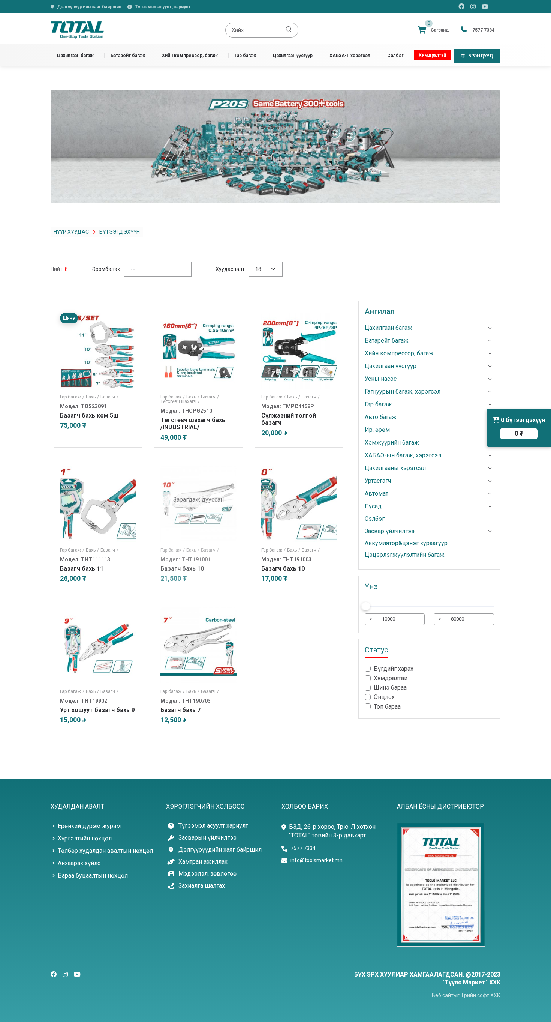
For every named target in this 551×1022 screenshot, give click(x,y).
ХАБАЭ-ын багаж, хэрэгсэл (403, 455)
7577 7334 (303, 848)
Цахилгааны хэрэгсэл (395, 468)
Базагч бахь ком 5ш (89, 415)
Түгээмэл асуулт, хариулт (163, 7)
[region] (429, 688)
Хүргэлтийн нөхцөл (85, 838)
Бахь (92, 397)
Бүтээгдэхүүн (119, 232)
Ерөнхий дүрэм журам (89, 826)
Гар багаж (245, 55)
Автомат (376, 493)
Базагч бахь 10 (283, 568)
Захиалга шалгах (201, 886)
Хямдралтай (432, 55)
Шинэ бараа (390, 687)
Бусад (373, 506)
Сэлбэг (395, 55)
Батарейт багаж (128, 55)
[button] (490, 328)
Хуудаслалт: (231, 269)
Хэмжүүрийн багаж (392, 442)
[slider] (366, 606)
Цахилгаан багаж (75, 55)
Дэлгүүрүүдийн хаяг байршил (89, 7)
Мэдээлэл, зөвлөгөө (207, 874)
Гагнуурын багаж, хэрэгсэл (402, 391)
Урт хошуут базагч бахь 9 (97, 710)
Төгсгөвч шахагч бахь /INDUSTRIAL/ (192, 423)
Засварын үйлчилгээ (207, 838)
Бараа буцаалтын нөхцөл (93, 875)
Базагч (109, 397)
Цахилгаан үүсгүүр (293, 55)
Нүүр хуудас (71, 232)
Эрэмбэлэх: (106, 269)
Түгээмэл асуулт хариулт (213, 826)
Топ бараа (387, 706)
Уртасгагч (378, 480)
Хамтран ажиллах (203, 862)
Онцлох (384, 696)
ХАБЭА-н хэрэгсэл (349, 55)
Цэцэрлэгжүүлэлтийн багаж (405, 554)
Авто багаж (381, 417)
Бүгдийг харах (393, 668)
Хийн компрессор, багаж (190, 55)
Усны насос (381, 378)
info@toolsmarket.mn (316, 860)
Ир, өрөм (377, 429)
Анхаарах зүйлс (79, 863)
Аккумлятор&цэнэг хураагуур (406, 543)
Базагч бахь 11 (81, 568)
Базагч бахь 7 (180, 710)
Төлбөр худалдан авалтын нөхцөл (105, 851)
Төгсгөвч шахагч (180, 401)
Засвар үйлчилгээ (390, 530)
